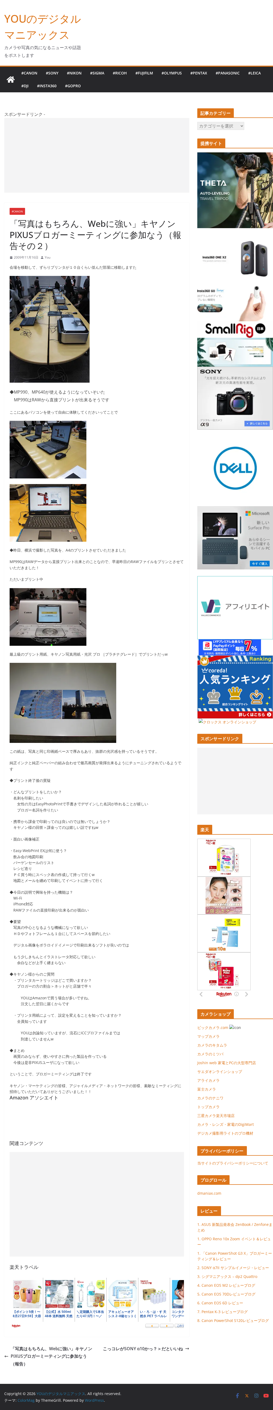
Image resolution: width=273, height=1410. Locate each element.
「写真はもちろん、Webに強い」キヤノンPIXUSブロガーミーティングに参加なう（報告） (51, 1356)
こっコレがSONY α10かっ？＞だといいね (143, 1349)
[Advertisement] (96, 155)
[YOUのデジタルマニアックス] (10, 79)
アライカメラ (208, 1080)
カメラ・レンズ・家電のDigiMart (225, 1124)
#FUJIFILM (144, 73)
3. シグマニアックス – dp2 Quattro (227, 1276)
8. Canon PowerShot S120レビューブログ (233, 1320)
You (47, 257)
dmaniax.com (209, 1193)
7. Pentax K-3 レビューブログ (222, 1311)
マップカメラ (208, 1036)
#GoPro (73, 85)
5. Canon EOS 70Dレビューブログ (226, 1294)
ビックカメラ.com (212, 1027)
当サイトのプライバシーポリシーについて (232, 1163)
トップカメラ (210, 1106)
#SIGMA (97, 73)
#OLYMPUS (172, 73)
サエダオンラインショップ (219, 1071)
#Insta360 (47, 85)
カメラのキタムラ (212, 1045)
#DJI (25, 85)
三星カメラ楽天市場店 (216, 1115)
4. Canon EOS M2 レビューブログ (226, 1285)
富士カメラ (206, 1089)
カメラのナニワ (210, 1097)
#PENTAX (198, 73)
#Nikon (74, 73)
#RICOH (120, 73)
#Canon (29, 73)
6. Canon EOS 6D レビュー (220, 1302)
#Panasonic (228, 73)
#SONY (52, 73)
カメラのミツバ (210, 1053)
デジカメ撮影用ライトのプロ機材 (225, 1133)
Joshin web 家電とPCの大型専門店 (226, 1062)
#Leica (254, 73)
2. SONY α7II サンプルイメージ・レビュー (233, 1267)
